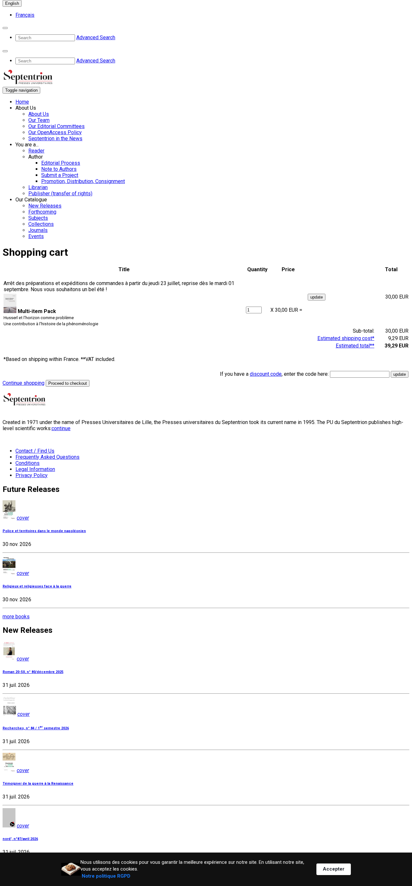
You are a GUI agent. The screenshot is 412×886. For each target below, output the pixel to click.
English (12, 3)
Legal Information (35, 469)
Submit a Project (59, 175)
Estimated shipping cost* (345, 338)
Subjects (38, 218)
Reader (36, 151)
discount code (266, 374)
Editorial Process (60, 163)
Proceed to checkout (67, 383)
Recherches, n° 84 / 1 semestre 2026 (36, 728)
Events (36, 236)
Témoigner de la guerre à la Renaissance (38, 783)
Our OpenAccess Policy (55, 132)
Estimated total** (355, 346)
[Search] (5, 28)
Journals (38, 230)
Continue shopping (23, 383)
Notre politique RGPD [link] (106, 876)
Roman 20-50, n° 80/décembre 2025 (33, 672)
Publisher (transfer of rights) (60, 193)
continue (61, 428)
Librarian (38, 187)
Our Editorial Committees (56, 126)
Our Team (39, 120)
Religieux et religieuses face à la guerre (37, 586)
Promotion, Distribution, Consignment (83, 181)
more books (16, 617)
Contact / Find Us (34, 451)
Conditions (27, 463)
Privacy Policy (31, 475)
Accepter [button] (333, 869)
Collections (41, 224)
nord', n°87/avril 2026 (20, 839)
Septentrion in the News (55, 138)
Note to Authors (59, 169)
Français (24, 15)
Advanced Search (95, 37)
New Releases (44, 206)
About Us (38, 114)
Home (22, 102)
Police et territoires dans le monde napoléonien (44, 531)
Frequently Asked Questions (47, 457)
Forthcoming (42, 212)
